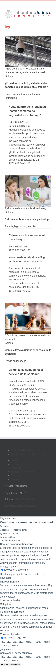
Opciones (4, 526)
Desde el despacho (15, 361)
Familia (9, 226)
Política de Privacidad (23, 450)
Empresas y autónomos (18, 94)
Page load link (8, 518)
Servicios (16, 468)
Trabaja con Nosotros (23, 471)
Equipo (15, 464)
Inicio (14, 460)
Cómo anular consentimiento (16, 653)
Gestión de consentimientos (13, 530)
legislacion (11, 98)
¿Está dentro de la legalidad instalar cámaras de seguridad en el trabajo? (27, 111)
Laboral (36, 94)
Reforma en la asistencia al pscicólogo (26, 208)
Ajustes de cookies (9, 533)
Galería (9, 76)
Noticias (32, 226)
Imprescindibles (7, 537)
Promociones (18, 479)
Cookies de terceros (10, 540)
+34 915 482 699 (24, 499)
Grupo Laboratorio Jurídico (23, 381)
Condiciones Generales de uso (28, 454)
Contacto (16, 475)
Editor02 (13, 122)
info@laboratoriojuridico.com (20, 505)
